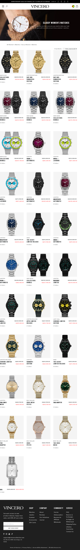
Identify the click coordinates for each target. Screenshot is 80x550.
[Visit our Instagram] (6, 534)
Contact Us (70, 531)
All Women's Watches (13, 44)
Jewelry (31, 515)
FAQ (67, 512)
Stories (56, 512)
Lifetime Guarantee (69, 528)
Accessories (33, 520)
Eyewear (32, 517)
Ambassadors (58, 515)
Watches (32, 512)
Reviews (42, 515)
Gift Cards (32, 522)
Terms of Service (15, 547)
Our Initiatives (44, 517)
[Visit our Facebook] (3, 534)
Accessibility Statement (40, 547)
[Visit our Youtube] (9, 534)
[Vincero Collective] (40, 6)
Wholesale (57, 522)
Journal (42, 520)
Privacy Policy (26, 547)
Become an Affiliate (57, 518)
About (42, 512)
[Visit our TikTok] (12, 534)
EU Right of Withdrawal (70, 520)
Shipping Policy (71, 524)
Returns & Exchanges (69, 516)
